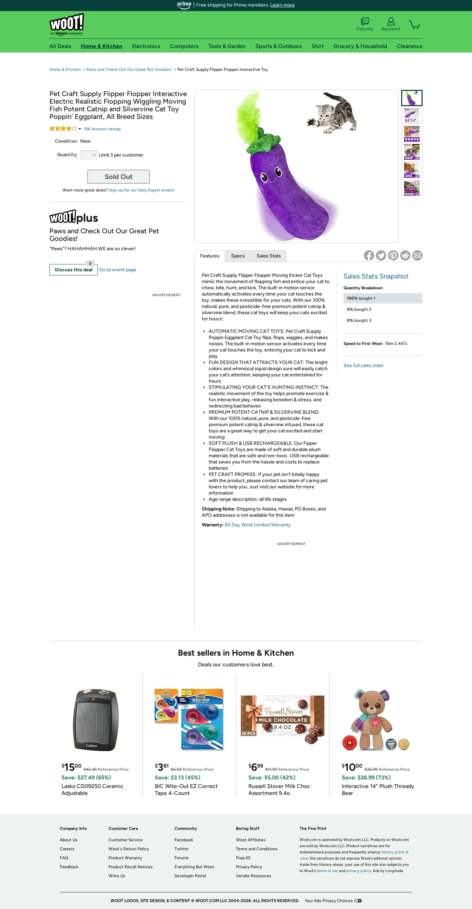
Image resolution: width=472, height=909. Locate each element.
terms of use (327, 871)
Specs (238, 256)
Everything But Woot (194, 866)
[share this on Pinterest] (393, 255)
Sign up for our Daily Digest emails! (142, 190)
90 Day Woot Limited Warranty (258, 525)
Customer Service (125, 839)
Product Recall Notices (130, 866)
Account (390, 29)
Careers (67, 848)
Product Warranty (125, 857)
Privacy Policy (249, 866)
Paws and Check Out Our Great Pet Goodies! (129, 69)
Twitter (181, 848)
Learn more (282, 5)
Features (209, 256)
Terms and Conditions (256, 848)
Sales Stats (269, 256)
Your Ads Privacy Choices (329, 900)
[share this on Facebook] (369, 255)
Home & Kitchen (65, 69)
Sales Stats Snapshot (376, 276)
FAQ (64, 857)
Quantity (67, 155)
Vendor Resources (253, 875)
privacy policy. (359, 871)
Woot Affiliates (250, 839)
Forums (365, 29)
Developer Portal (190, 875)
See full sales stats (363, 365)
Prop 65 (243, 857)
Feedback (69, 866)
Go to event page (117, 270)
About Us (68, 839)
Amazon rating (102, 128)
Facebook (183, 839)
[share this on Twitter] (381, 255)
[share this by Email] (417, 255)
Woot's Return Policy (128, 848)
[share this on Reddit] (405, 255)
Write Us (116, 875)
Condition (66, 141)
